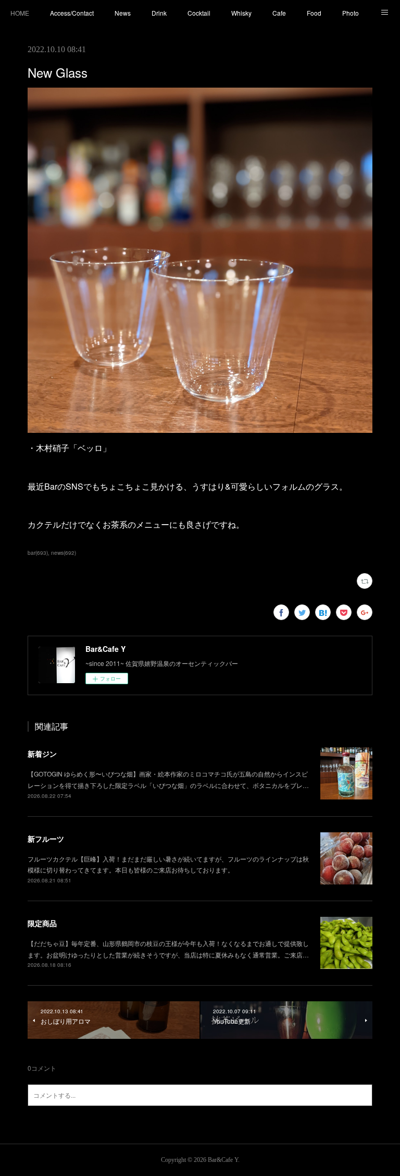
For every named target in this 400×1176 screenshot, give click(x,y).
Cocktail (199, 12)
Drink (159, 12)
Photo (350, 12)
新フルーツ (46, 838)
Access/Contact (72, 12)
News (123, 12)
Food (314, 12)
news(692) (63, 552)
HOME (19, 12)
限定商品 (42, 923)
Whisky (241, 12)
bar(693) (38, 552)
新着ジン (42, 753)
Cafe (279, 12)
